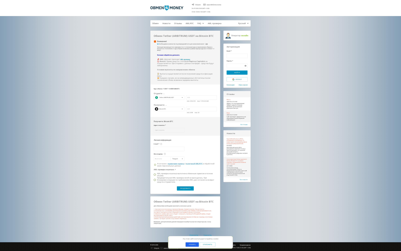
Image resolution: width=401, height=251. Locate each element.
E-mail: (156, 144)
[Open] (182, 97)
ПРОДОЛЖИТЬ (185, 188)
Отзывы (178, 23)
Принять (192, 244)
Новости (166, 23)
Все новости (243, 180)
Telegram (198, 5)
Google (238, 79)
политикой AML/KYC (194, 164)
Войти (237, 73)
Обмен (155, 23)
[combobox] (169, 97)
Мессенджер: (158, 154)
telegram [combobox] (175, 159)
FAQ (199, 23)
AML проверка (214, 23)
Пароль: (230, 61)
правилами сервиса (176, 164)
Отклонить (207, 244)
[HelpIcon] (161, 144)
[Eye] (245, 66)
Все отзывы (243, 124)
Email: (229, 51)
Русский (242, 23)
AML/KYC (190, 23)
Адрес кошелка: (160, 125)
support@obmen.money (214, 5)
